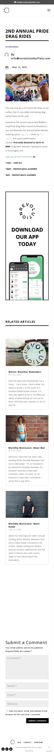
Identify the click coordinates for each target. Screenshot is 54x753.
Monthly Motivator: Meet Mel (26, 447)
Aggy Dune (25, 134)
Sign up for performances (18, 156)
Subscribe (38, 742)
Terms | (34, 747)
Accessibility (29, 751)
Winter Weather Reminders (24, 371)
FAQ (19, 742)
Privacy (39, 747)
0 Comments (11, 46)
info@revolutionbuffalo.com (30, 58)
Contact (27, 742)
